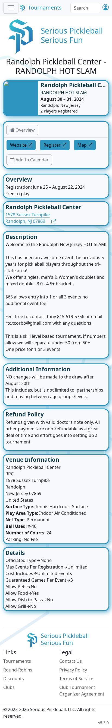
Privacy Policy (73, 670)
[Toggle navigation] (10, 8)
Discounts (13, 679)
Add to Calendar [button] (32, 160)
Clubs (9, 687)
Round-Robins (17, 670)
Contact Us (70, 661)
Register (52, 145)
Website (18, 145)
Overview (25, 130)
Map (82, 145)
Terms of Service (76, 679)
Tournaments (45, 7)
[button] (105, 7)
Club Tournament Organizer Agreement (81, 690)
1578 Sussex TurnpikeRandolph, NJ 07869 (27, 218)
